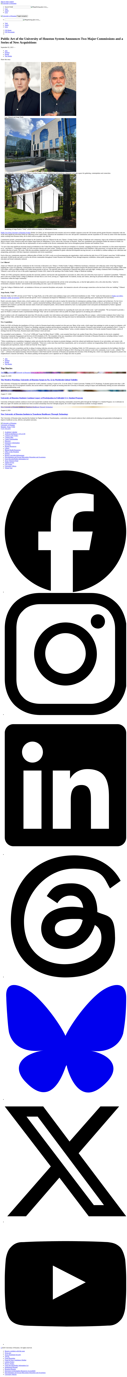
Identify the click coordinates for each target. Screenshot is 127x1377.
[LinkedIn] (65, 854)
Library (7, 448)
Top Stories (8, 56)
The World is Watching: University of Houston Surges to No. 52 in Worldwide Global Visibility (39, 380)
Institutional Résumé (11, 1367)
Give (6, 12)
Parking (7, 453)
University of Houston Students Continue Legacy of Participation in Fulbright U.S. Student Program (42, 398)
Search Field (9, 7)
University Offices (10, 466)
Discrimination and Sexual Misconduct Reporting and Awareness (25, 457)
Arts (6, 51)
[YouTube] (65, 1344)
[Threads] (65, 977)
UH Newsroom (9, 32)
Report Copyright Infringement (14, 455)
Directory (8, 441)
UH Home (8, 30)
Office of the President (12, 452)
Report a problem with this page (15, 1351)
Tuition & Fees (9, 462)
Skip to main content (7, 1)
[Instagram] (65, 714)
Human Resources (10, 446)
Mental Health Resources (13, 450)
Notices (7, 52)
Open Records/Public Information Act (16, 459)
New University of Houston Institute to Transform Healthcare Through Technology (34, 414)
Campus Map (9, 437)
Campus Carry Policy (11, 435)
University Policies (11, 1374)
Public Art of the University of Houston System (15, 232)
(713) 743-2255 (6, 428)
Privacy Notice (9, 1364)
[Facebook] (65, 592)
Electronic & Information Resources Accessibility (20, 1371)
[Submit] (47, 7)
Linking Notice (9, 1362)
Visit (6, 9)
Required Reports (10, 1369)
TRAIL (7, 1356)
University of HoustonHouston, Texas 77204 (8, 426)
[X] (65, 1222)
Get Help (8, 444)
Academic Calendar (11, 432)
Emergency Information (12, 443)
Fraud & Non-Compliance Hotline (15, 1360)
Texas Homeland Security (13, 1355)
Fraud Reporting (10, 1358)
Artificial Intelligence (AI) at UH (15, 434)
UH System (8, 464)
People (7, 54)
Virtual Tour (8, 468)
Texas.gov (8, 1353)
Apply (7, 11)
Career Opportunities (11, 439)
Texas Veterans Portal (11, 461)
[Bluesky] (65, 1099)
